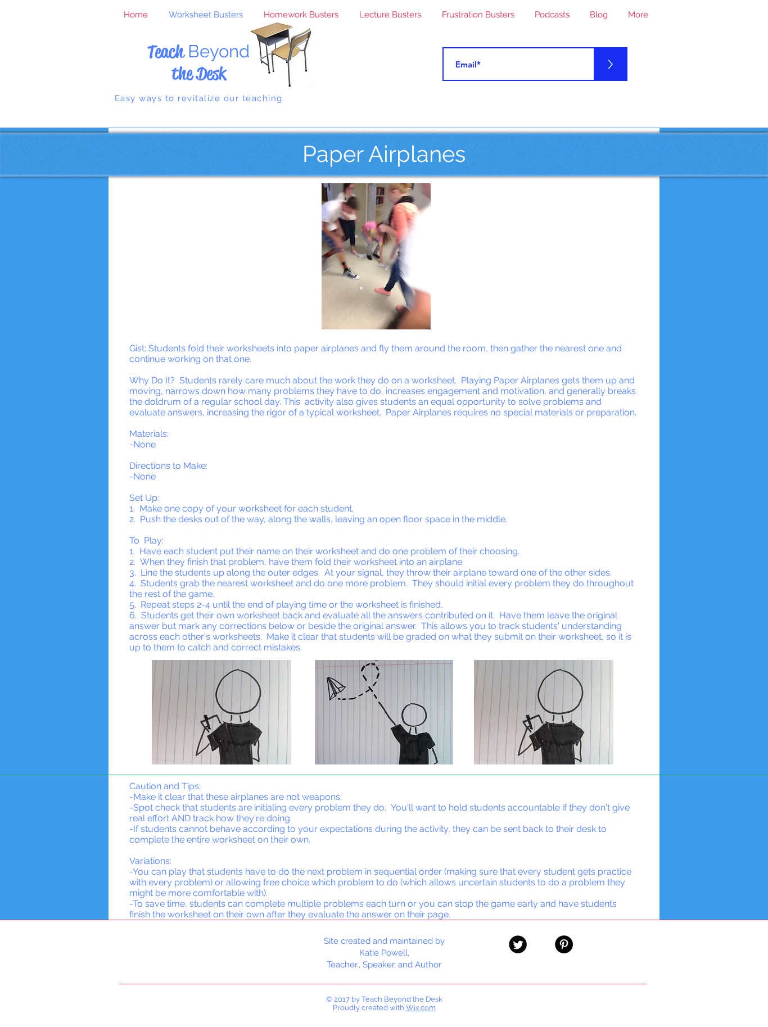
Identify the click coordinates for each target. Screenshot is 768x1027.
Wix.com (421, 1007)
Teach (198, 51)
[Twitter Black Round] (518, 944)
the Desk (198, 73)
